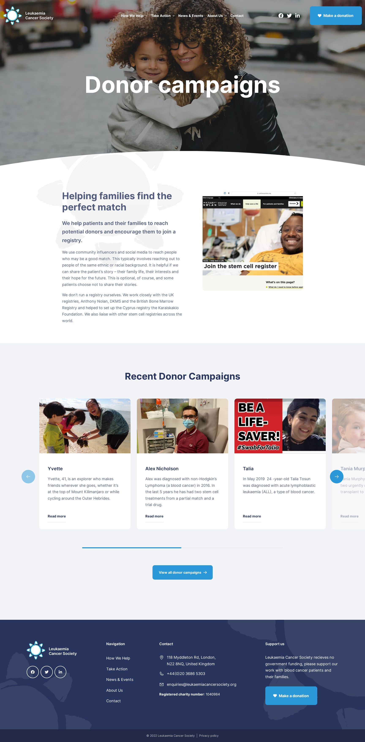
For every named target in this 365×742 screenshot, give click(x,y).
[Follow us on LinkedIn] (297, 15)
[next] (336, 476)
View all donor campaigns (180, 572)
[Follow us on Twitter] (289, 15)
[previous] (28, 476)
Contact (237, 16)
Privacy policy (209, 735)
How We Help (132, 16)
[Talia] (280, 426)
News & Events (190, 16)
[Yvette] (85, 426)
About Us (215, 16)
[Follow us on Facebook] (281, 15)
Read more (57, 516)
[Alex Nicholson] (182, 426)
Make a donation (338, 15)
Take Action (161, 16)
